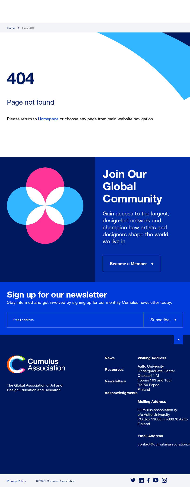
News (110, 358)
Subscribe (160, 319)
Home (11, 28)
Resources (114, 369)
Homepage (48, 118)
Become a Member (128, 263)
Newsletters (115, 381)
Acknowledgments (121, 392)
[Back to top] (178, 339)
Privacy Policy (16, 481)
